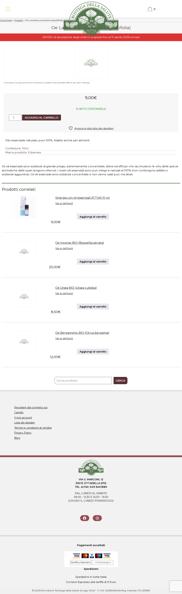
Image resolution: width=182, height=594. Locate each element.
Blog (17, 438)
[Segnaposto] (24, 262)
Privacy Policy (22, 432)
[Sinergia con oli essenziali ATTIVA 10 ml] (24, 217)
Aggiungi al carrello (41, 117)
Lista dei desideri (24, 422)
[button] (8, 9)
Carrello (18, 412)
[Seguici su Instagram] (97, 518)
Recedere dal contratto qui (30, 407)
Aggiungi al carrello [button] (92, 216)
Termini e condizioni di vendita (33, 427)
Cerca (120, 380)
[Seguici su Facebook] (84, 518)
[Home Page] (91, 37)
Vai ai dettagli (64, 203)
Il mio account (23, 417)
